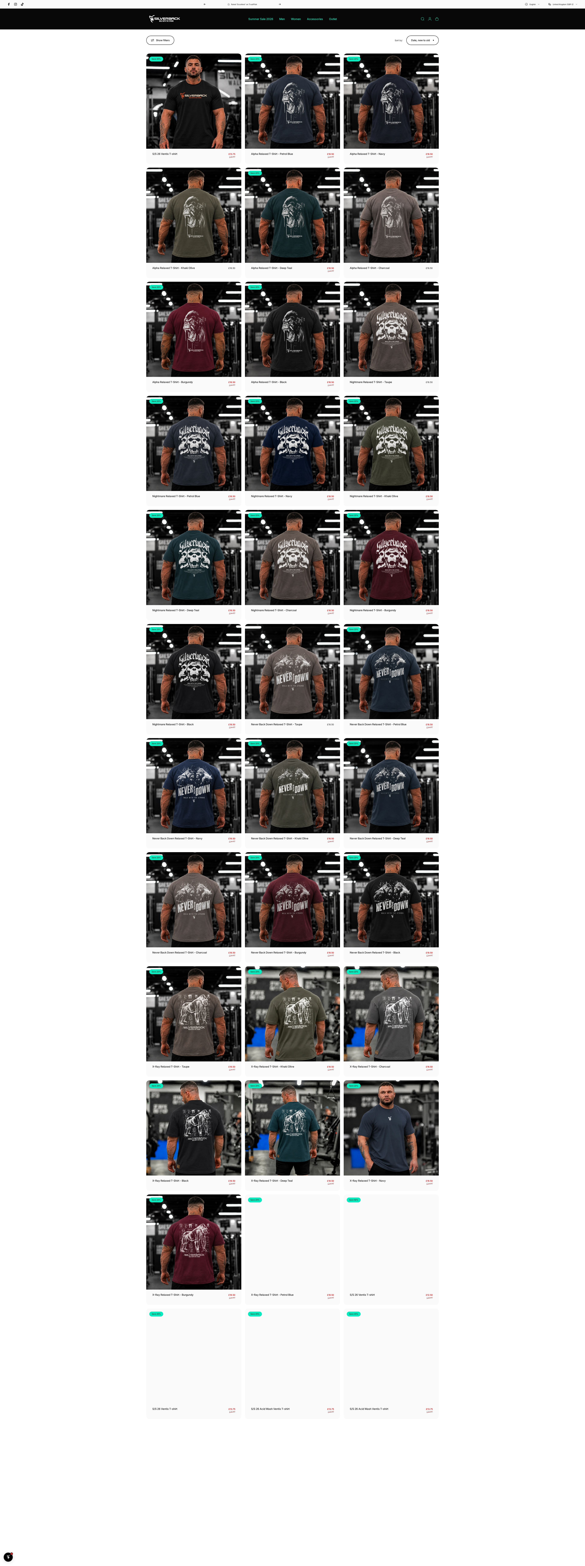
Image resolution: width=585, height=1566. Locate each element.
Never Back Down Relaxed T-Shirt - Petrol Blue (378, 724)
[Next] (279, 4)
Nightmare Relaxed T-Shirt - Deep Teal (175, 610)
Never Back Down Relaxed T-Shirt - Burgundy (278, 952)
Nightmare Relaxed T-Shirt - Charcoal (274, 610)
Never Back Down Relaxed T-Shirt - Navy (177, 838)
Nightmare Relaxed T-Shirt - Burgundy (373, 610)
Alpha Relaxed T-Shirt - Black (269, 382)
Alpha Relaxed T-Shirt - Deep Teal (271, 268)
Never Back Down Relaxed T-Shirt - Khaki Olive (279, 838)
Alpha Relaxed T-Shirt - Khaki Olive (173, 268)
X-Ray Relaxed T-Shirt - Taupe (170, 1066)
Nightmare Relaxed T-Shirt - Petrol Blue (176, 496)
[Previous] (204, 4)
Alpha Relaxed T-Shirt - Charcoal (370, 268)
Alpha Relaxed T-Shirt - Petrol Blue (272, 153)
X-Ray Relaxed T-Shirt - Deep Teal (272, 1180)
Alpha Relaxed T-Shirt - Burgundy (172, 382)
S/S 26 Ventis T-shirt (164, 153)
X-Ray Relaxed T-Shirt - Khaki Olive (272, 1066)
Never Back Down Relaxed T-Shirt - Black (375, 952)
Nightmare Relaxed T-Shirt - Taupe (371, 382)
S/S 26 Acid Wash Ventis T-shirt (270, 1408)
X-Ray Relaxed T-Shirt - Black (170, 1180)
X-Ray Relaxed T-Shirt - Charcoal (370, 1066)
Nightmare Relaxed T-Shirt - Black (173, 724)
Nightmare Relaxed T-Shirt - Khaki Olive (374, 496)
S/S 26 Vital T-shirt (163, 1523)
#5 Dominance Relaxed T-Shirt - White (373, 1523)
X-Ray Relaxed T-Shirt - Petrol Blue (272, 1294)
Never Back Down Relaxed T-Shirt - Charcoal (179, 952)
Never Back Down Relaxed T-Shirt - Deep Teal (378, 838)
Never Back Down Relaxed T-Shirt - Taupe (276, 724)
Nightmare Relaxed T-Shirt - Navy (271, 496)
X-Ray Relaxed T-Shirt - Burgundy (172, 1294)
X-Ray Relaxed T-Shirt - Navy (368, 1180)
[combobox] (532, 4)
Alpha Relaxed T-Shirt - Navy (367, 153)
